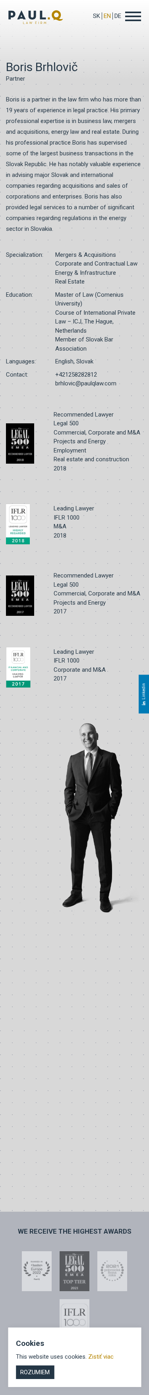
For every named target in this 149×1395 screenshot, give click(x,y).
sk (96, 16)
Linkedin (143, 691)
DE (117, 16)
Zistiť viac (101, 1356)
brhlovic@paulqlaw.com (85, 383)
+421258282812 (76, 374)
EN (107, 16)
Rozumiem (35, 1372)
